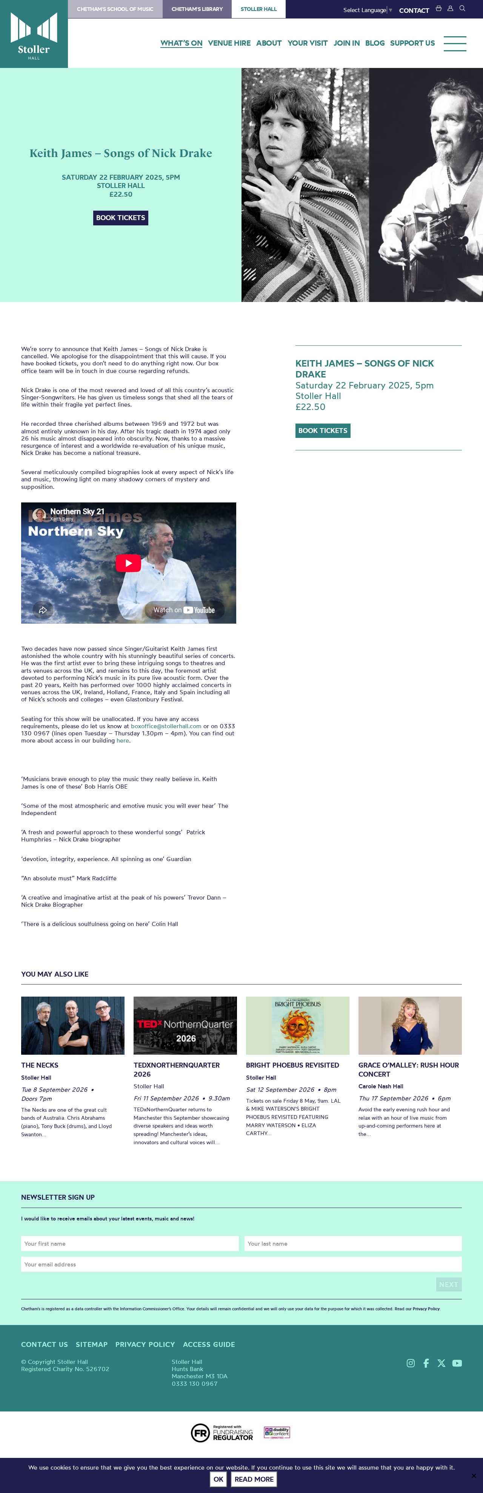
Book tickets (120, 217)
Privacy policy (145, 1344)
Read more (254, 1479)
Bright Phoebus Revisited (292, 1065)
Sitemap (92, 1344)
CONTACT (414, 10)
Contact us (44, 1344)
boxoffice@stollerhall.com (166, 726)
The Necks (39, 1065)
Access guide (209, 1344)
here (123, 740)
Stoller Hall (34, 34)
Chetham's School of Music (115, 9)
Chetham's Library (197, 9)
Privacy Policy (426, 1308)
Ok (218, 1479)
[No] (473, 1475)
